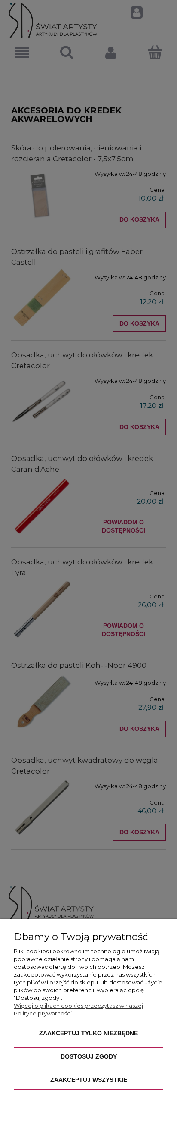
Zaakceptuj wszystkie (88, 1079)
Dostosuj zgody (89, 1056)
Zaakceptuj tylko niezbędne (88, 1033)
